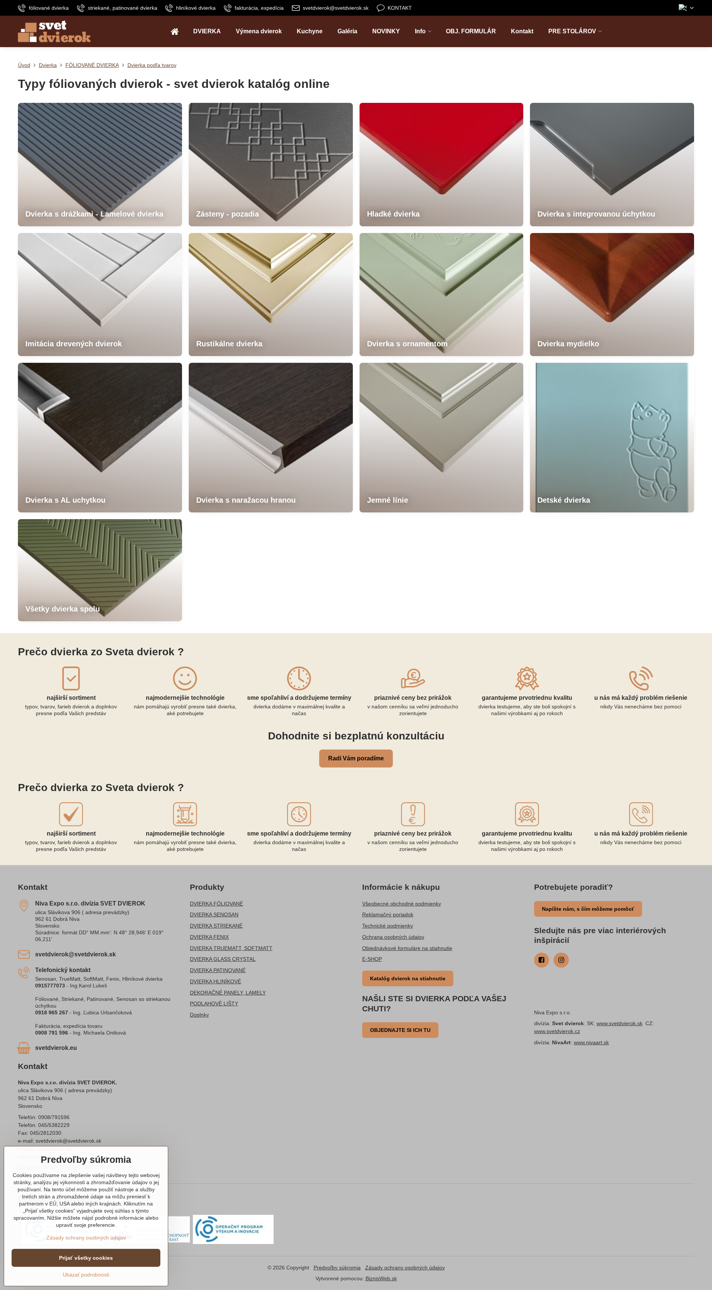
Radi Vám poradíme (356, 758)
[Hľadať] (688, 31)
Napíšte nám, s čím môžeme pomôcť (588, 909)
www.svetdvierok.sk (619, 1023)
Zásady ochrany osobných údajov (405, 1268)
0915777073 (50, 986)
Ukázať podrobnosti (86, 1275)
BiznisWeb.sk (381, 1278)
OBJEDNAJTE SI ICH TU (400, 1030)
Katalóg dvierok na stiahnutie (408, 978)
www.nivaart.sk (591, 1042)
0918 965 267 (51, 1012)
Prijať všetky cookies (86, 1258)
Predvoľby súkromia (337, 1268)
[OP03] (233, 1229)
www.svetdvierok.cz (557, 1031)
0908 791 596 (51, 1033)
